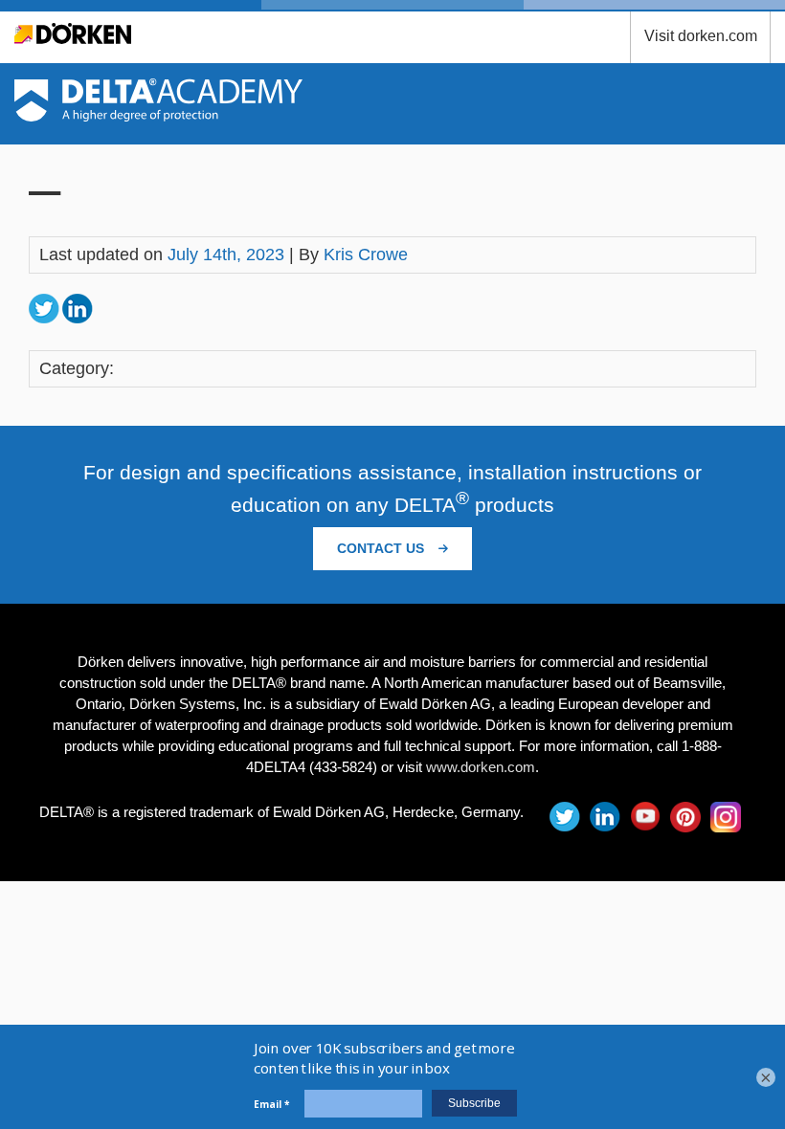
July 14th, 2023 (226, 254)
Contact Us (382, 548)
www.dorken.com (480, 767)
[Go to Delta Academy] (158, 115)
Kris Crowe (366, 254)
